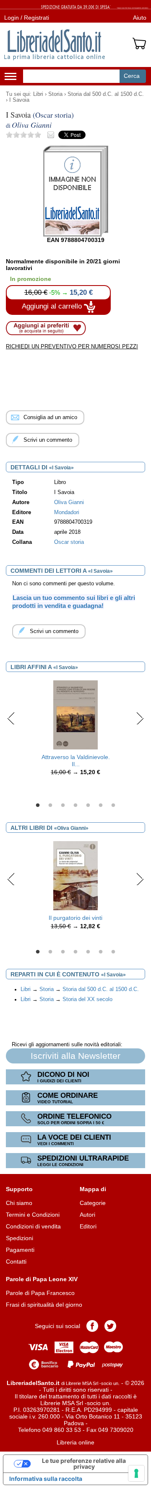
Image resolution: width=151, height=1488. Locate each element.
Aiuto (139, 17)
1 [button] (38, 805)
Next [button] (140, 718)
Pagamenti (20, 1249)
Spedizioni (19, 1238)
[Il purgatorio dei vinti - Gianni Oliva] (75, 875)
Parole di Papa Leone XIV (42, 1279)
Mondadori (66, 512)
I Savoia (19, 100)
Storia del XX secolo (87, 999)
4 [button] (75, 805)
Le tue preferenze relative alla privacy (84, 1463)
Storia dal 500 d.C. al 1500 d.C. (106, 94)
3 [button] (63, 805)
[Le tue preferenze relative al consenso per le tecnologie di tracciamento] (136, 1473)
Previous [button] (11, 718)
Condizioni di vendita (33, 1226)
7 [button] (113, 805)
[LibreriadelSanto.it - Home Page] (54, 44)
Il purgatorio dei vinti (75, 917)
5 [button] (88, 805)
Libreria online (75, 1442)
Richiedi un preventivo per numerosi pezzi (72, 346)
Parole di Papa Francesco (40, 1293)
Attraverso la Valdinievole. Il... (76, 760)
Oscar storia (69, 542)
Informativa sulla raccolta (45, 1478)
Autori (87, 1214)
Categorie (93, 1203)
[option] (75, 730)
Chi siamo (19, 1203)
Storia (55, 94)
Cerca (132, 75)
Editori (88, 1226)
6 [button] (100, 805)
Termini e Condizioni (33, 1214)
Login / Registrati (26, 17)
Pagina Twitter (110, 1326)
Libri (38, 94)
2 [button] (50, 805)
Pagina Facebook (92, 1326)
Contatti (16, 1261)
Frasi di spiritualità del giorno (44, 1304)
